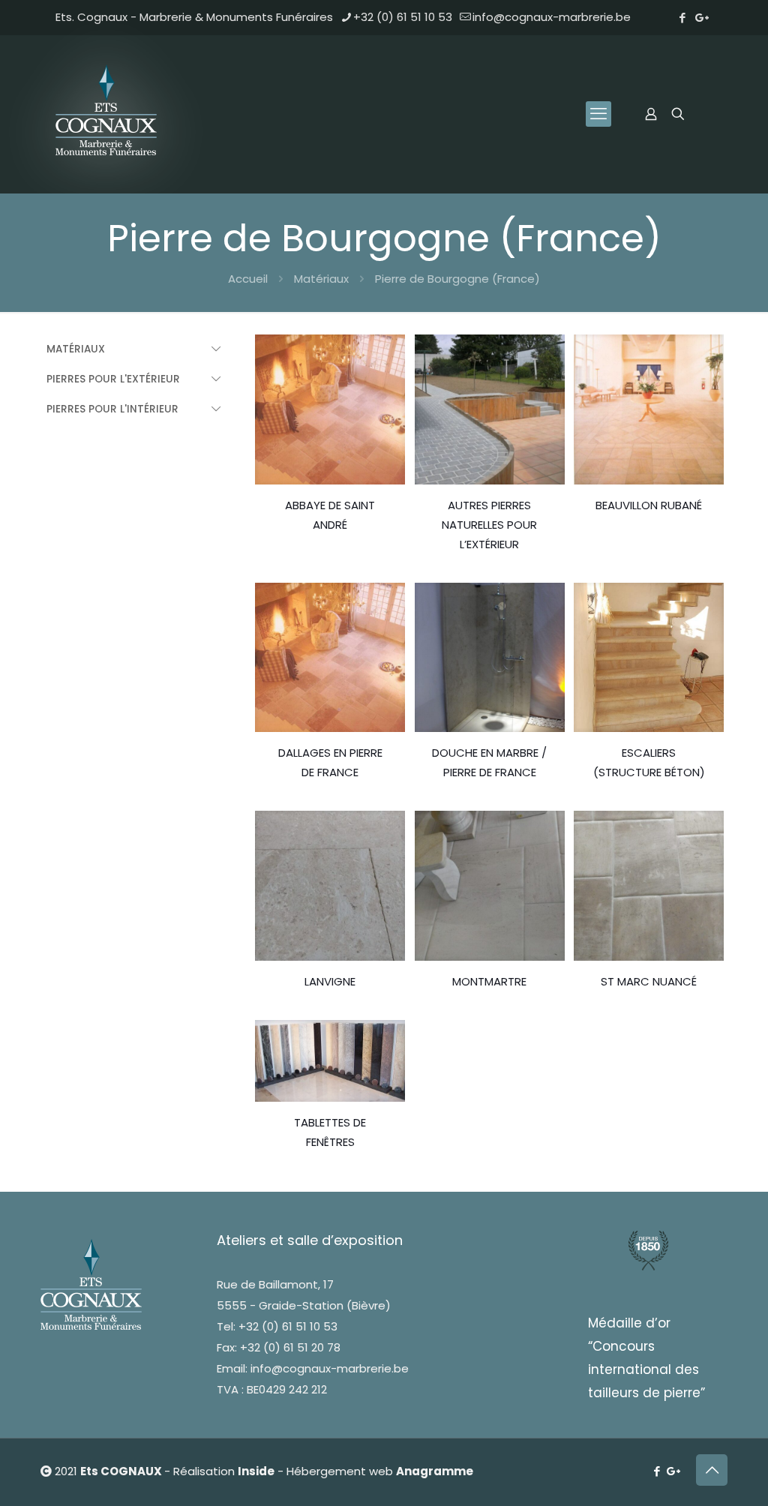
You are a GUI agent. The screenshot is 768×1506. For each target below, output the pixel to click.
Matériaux (321, 278)
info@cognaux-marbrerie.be (551, 17)
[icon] (702, 18)
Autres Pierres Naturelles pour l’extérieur (489, 524)
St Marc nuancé (649, 981)
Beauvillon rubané (649, 505)
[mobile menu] (598, 114)
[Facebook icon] (682, 18)
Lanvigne (330, 981)
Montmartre (489, 981)
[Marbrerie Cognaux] (108, 114)
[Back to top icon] (712, 1470)
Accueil (248, 278)
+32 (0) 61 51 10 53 (402, 17)
